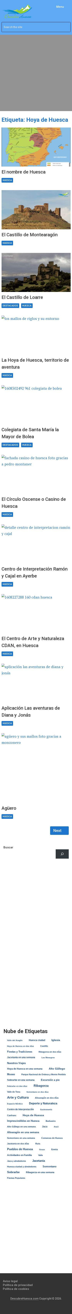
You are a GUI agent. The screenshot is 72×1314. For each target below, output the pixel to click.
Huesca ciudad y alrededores (21, 1166)
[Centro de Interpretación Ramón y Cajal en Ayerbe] (36, 543)
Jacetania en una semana (21, 1057)
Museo (11, 1074)
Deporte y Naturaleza (43, 1103)
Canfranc (11, 1115)
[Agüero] (36, 768)
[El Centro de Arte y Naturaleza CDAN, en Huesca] (36, 613)
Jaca (44, 1126)
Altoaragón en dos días (47, 1098)
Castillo (44, 1046)
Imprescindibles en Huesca (23, 1120)
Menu (60, 7)
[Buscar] (62, 854)
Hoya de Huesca (33, 1115)
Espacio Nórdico (15, 1104)
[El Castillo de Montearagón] (36, 209)
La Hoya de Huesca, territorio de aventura (35, 363)
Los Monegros (48, 1057)
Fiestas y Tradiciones (19, 1051)
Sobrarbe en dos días (17, 1086)
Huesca (7, 180)
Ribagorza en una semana (40, 1172)
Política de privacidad (18, 1285)
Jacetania (38, 1160)
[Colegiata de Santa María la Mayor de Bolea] (36, 404)
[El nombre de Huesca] (36, 147)
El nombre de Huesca (24, 172)
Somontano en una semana (21, 1138)
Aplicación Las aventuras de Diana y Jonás (31, 711)
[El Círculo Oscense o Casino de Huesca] (36, 474)
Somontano (49, 1166)
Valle (40, 1155)
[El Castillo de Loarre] (36, 272)
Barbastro (51, 1121)
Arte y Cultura (18, 1097)
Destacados (10, 305)
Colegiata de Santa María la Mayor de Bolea (30, 433)
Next (57, 830)
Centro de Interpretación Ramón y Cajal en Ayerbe (35, 572)
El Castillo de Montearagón (30, 234)
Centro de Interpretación (20, 1109)
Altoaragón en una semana (23, 1132)
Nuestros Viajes (16, 1063)
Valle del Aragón (14, 1040)
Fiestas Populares (16, 1178)
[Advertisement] (36, 73)
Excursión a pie (50, 1079)
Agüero (9, 808)
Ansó (56, 1127)
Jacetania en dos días (18, 1143)
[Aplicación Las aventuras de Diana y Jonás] (36, 683)
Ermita (54, 1149)
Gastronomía (46, 1109)
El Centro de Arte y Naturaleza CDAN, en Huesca (33, 642)
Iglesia (55, 1040)
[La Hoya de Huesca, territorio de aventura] (36, 335)
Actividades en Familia (19, 1155)
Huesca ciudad (37, 1040)
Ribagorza (41, 1085)
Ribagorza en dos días (50, 1052)
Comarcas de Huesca (52, 1138)
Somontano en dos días (37, 1092)
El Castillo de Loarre (22, 297)
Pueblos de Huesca (20, 1149)
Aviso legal (10, 1281)
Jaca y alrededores (16, 1161)
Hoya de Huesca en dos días (20, 1046)
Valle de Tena (13, 1092)
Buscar (8, 847)
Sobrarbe (13, 1172)
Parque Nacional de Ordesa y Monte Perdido (43, 1074)
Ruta (37, 1143)
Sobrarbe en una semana (21, 1080)
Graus (42, 1149)
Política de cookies (16, 1289)
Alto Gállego (57, 1068)
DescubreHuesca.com (24, 1298)
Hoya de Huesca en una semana (24, 1068)
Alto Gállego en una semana (21, 1126)
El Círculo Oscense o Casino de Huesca (34, 503)
